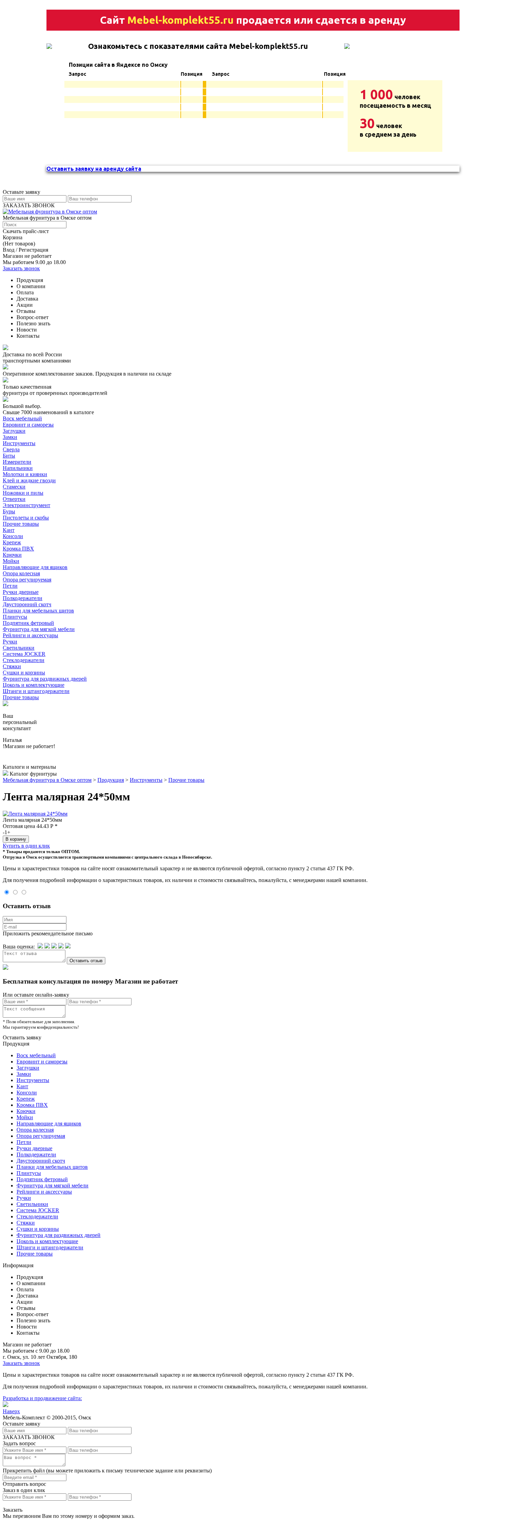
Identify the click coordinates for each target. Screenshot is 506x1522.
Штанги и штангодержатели (36, 691)
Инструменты (19, 443)
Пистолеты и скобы (26, 518)
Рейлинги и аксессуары (30, 635)
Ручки (10, 641)
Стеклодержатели (23, 660)
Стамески (14, 487)
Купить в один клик (26, 846)
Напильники (18, 468)
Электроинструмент (26, 505)
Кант (8, 530)
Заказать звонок (21, 268)
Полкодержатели (22, 598)
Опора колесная (21, 573)
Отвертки (14, 499)
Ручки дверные (21, 592)
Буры (9, 511)
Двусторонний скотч (27, 604)
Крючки (12, 555)
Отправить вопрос (24, 1484)
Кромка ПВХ (18, 549)
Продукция (110, 780)
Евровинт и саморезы (28, 425)
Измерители (17, 462)
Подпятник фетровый (28, 623)
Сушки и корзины (24, 672)
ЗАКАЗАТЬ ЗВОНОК (29, 205)
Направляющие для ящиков (35, 567)
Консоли (13, 536)
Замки (10, 437)
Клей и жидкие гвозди (29, 480)
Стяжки (12, 666)
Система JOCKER (24, 654)
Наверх (11, 1411)
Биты (9, 456)
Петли (10, 586)
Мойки (11, 561)
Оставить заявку (22, 1037)
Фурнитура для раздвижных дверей (45, 679)
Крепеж (12, 542)
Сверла (11, 449)
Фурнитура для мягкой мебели (39, 629)
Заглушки (14, 431)
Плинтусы (15, 617)
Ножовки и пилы (23, 493)
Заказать (12, 1510)
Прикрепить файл (24, 1470)
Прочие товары (21, 524)
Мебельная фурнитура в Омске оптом (47, 780)
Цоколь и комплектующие (33, 685)
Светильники (18, 648)
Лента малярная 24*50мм (32, 820)
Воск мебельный (22, 418)
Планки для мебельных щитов (38, 610)
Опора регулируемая (27, 579)
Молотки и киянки (25, 474)
